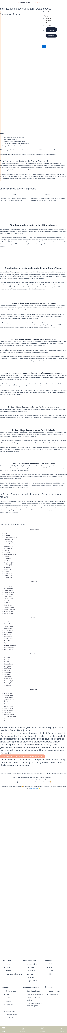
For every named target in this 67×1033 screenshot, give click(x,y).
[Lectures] (42, 1028)
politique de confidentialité (35, 994)
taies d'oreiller (10, 1018)
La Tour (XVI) (7, 567)
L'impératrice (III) (8, 539)
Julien (50, 967)
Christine (51, 970)
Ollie (50, 974)
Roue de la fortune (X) (10, 554)
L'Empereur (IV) (8, 541)
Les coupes (30, 974)
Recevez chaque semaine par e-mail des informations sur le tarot (22, 756)
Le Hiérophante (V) (9, 544)
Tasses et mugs (10, 1011)
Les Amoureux (15, 503)
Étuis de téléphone (11, 1014)
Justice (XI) (7, 556)
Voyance (48, 25)
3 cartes (8, 967)
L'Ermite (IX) (7, 552)
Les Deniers (33, 689)
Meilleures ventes (11, 991)
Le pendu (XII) (8, 558)
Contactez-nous (53, 994)
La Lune (39, 505)
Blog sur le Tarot (32, 981)
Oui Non (8, 970)
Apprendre (49, 18)
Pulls (7, 994)
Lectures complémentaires (14, 974)
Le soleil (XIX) (8, 573)
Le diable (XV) (8, 565)
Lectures (42, 1031)
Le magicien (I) (8, 535)
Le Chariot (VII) (8, 548)
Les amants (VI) (8, 546)
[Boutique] (22, 1028)
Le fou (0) (6, 533)
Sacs (7, 1008)
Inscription (51, 35)
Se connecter (51, 29)
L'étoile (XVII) (7, 569)
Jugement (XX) (8, 575)
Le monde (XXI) (8, 577)
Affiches (8, 1001)
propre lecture (34, 788)
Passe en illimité (46, 2)
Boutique (48, 20)
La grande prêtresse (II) (10, 537)
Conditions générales (33, 991)
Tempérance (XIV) (9, 563)
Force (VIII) (7, 550)
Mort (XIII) (7, 561)
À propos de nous (54, 991)
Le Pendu (61, 508)
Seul (50, 964)
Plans (47, 23)
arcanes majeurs (32, 964)
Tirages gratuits (25, 2)
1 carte (8, 964)
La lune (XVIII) (8, 571)
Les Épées (33, 653)
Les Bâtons (33, 617)
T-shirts (8, 998)
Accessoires (9, 1004)
